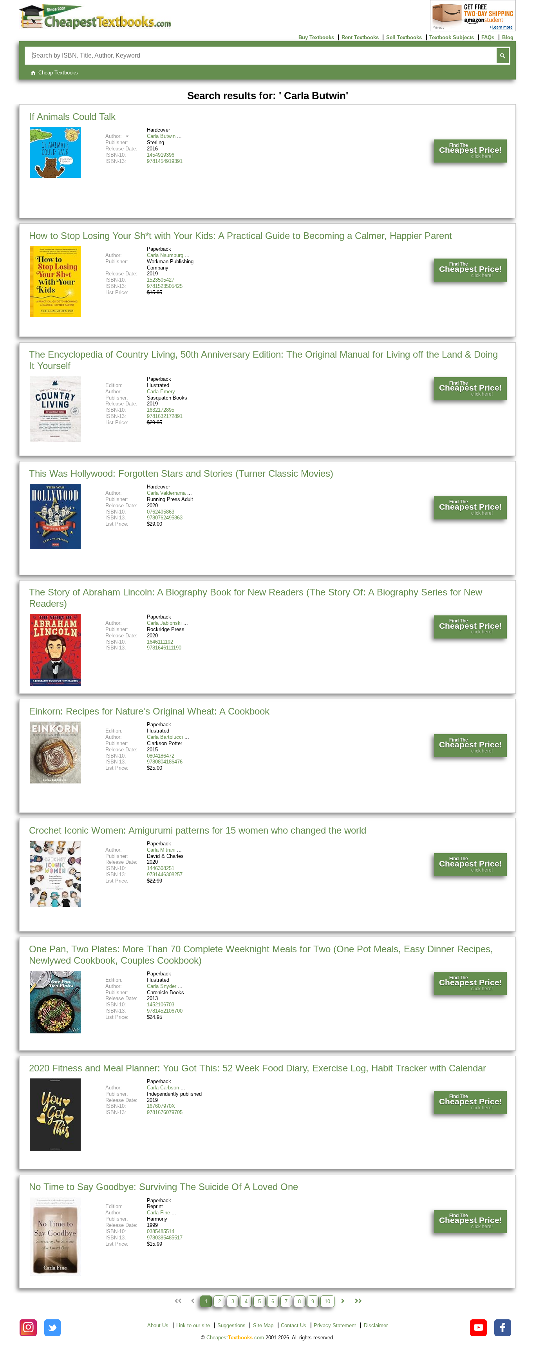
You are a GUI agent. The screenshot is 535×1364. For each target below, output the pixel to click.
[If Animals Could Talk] (55, 176)
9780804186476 (165, 762)
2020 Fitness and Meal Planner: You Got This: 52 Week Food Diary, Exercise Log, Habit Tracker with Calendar (257, 1068)
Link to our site (193, 1325)
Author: (114, 136)
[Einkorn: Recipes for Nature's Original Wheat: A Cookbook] (55, 782)
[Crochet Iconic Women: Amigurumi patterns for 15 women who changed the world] (55, 905)
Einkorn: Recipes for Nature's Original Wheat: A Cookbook (149, 711)
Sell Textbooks (404, 37)
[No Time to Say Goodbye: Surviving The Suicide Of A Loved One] (55, 1274)
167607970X (161, 1106)
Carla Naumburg (165, 255)
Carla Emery (161, 391)
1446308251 (160, 868)
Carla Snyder (161, 986)
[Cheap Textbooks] (95, 28)
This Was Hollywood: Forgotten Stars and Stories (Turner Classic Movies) (181, 473)
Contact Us (293, 1325)
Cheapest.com (235, 1337)
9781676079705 (165, 1112)
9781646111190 (164, 648)
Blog (507, 37)
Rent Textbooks (360, 37)
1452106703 (160, 1005)
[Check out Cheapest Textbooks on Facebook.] (502, 1327)
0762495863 (160, 512)
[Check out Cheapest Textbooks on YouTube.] (478, 1327)
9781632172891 (165, 416)
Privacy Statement (335, 1325)
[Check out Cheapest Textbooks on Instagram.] (28, 1327)
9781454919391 (165, 161)
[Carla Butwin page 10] (358, 1301)
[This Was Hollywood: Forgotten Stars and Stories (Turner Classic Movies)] (55, 547)
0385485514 (160, 1231)
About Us (157, 1325)
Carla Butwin (161, 136)
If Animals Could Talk (72, 116)
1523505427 (160, 280)
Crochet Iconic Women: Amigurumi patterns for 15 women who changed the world (197, 830)
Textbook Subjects (451, 37)
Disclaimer (376, 1325)
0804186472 (160, 756)
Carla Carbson (163, 1088)
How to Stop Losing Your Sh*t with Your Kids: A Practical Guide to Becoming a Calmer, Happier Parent (240, 235)
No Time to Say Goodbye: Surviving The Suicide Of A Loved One (163, 1186)
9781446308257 (165, 874)
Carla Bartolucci (165, 737)
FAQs (487, 37)
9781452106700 (165, 1011)
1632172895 (160, 410)
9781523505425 (165, 286)
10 (327, 1301)
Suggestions (231, 1325)
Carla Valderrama (166, 493)
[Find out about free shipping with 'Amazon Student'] (473, 30)
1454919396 (160, 155)
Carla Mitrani (161, 850)
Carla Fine (158, 1213)
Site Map (263, 1325)
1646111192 (160, 642)
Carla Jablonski (164, 623)
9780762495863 (165, 518)
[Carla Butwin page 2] (342, 1301)
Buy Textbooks (316, 37)
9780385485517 (165, 1238)
